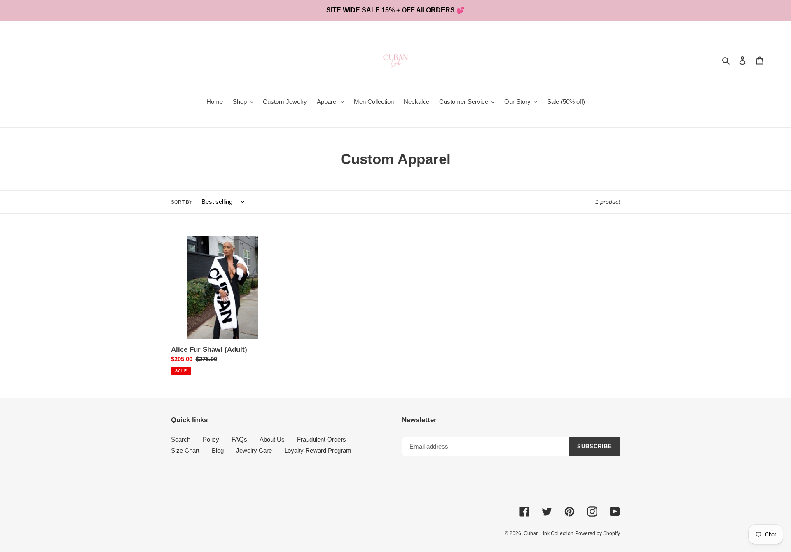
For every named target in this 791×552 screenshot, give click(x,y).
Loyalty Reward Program (317, 450)
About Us (272, 439)
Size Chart (185, 450)
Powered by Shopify (597, 533)
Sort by (181, 202)
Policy (211, 439)
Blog (218, 450)
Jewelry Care (254, 450)
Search (180, 439)
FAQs (239, 439)
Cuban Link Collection (548, 533)
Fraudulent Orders (321, 439)
